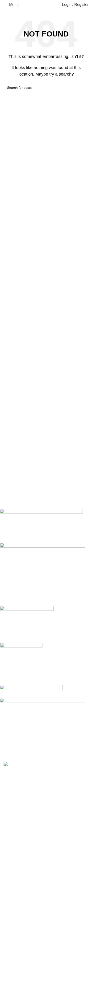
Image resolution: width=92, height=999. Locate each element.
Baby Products (16, 918)
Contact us (12, 876)
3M (9, 909)
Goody (12, 944)
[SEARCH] (83, 87)
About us (11, 885)
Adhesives (12, 901)
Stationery (12, 980)
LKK (14, 971)
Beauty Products (17, 927)
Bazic (12, 989)
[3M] (42, 635)
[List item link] (46, 825)
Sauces (13, 962)
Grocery (10, 953)
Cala (11, 936)
